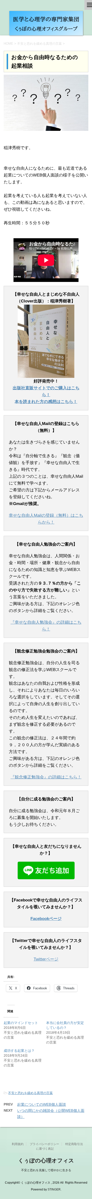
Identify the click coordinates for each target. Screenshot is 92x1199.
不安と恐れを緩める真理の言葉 (30, 1093)
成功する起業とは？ (19, 1051)
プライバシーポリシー (44, 1144)
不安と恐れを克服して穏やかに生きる (46, 1170)
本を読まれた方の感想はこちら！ (46, 401)
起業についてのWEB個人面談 (41, 1104)
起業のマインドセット (21, 1023)
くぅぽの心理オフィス (46, 1161)
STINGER (54, 1189)
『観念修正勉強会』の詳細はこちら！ (46, 777)
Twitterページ (46, 959)
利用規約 (18, 1144)
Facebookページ (46, 918)
